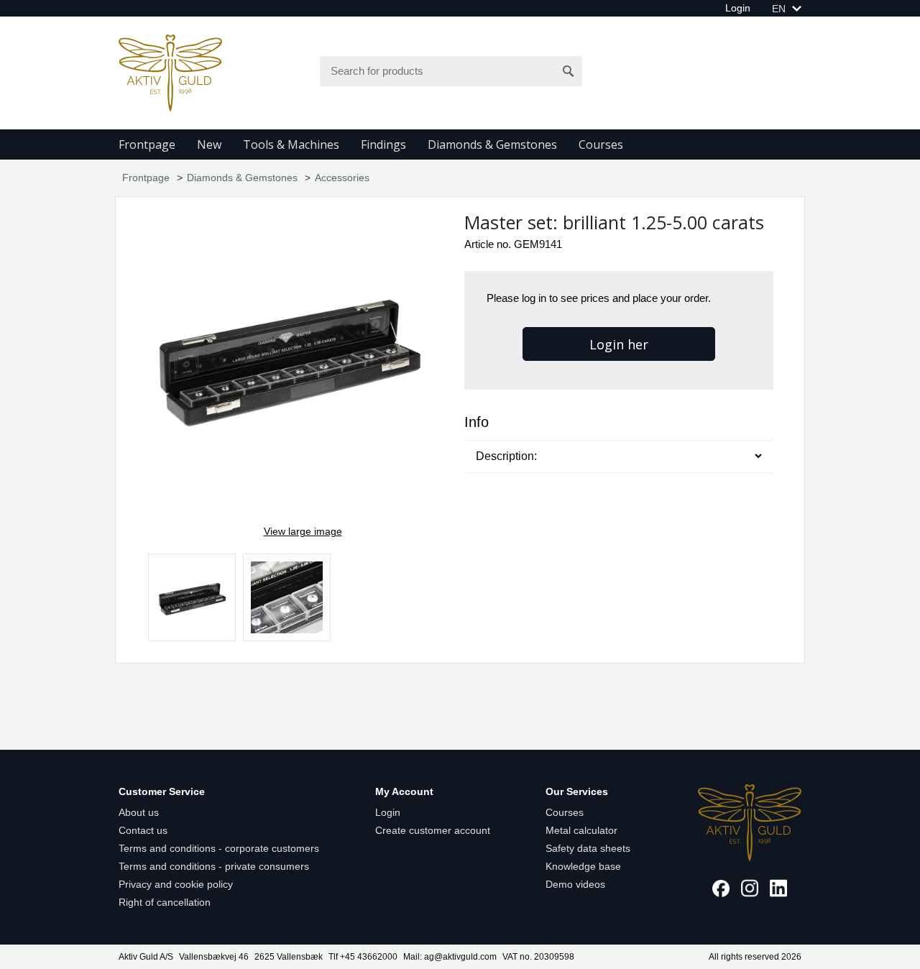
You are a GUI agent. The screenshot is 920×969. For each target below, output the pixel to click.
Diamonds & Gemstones (492, 144)
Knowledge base (583, 866)
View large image (303, 531)
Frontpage (147, 144)
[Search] (568, 71)
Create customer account (432, 830)
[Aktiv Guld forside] (170, 72)
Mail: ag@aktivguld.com (450, 957)
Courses (601, 144)
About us (139, 812)
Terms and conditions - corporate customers (219, 848)
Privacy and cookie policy (176, 884)
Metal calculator (581, 830)
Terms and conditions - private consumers (214, 866)
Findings (383, 144)
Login (737, 8)
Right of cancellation (165, 902)
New (209, 144)
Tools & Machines (291, 144)
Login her (618, 344)
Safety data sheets (588, 848)
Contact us (143, 830)
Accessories (342, 177)
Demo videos (575, 884)
